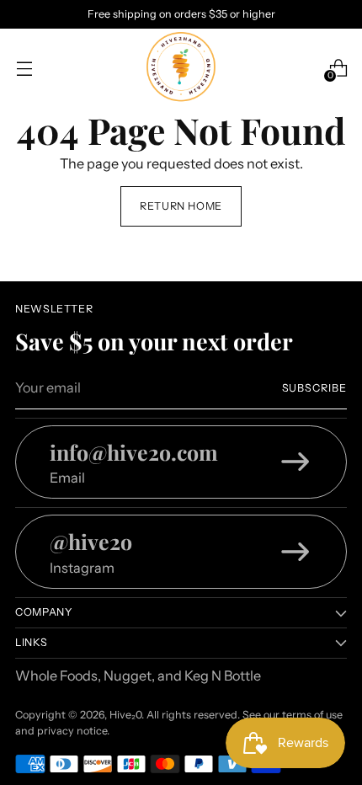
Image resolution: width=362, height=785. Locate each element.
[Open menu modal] (24, 68)
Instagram (82, 567)
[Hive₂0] (181, 68)
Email (67, 477)
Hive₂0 (125, 714)
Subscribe (315, 388)
